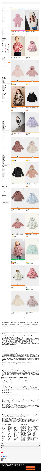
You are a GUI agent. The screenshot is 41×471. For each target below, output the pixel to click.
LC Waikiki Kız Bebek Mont (21, 322)
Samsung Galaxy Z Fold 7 (30, 438)
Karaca (15, 439)
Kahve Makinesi (35, 432)
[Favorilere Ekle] (23, 11)
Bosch (9, 439)
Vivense (15, 426)
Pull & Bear (9, 436)
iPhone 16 (34, 431)
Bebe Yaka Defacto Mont (5, 326)
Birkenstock (3, 433)
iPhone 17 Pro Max (22, 437)
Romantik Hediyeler (29, 433)
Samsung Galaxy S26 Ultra (23, 435)
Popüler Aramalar (22, 434)
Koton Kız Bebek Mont (5, 324)
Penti (2, 426)
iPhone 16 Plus (29, 431)
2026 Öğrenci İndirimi (23, 428)
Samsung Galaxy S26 (36, 434)
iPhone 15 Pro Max (29, 429)
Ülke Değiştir (2, 451)
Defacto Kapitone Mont (29, 322)
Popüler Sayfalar (29, 434)
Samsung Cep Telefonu (36, 426)
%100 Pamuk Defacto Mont (13, 326)
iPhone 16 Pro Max (35, 430)
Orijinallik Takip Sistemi (30, 440)
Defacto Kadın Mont (20, 331)
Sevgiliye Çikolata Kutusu (36, 429)
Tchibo (2, 438)
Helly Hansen (16, 438)
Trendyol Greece (35, 439)
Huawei (15, 431)
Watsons (3, 427)
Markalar (34, 435)
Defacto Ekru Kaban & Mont (5, 331)
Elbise (34, 433)
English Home (10, 427)
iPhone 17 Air (28, 436)
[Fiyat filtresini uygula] (9, 62)
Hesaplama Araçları (29, 430)
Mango (9, 426)
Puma (2, 430)
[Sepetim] (40, 1)
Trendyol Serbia (22, 440)
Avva (8, 435)
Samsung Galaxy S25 (29, 437)
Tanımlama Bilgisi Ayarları (30, 465)
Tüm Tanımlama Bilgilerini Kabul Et (30, 469)
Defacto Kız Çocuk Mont (13, 322)
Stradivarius (3, 428)
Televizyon (28, 432)
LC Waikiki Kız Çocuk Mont (27, 324)
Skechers (15, 434)
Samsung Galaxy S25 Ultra (36, 437)
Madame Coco (3, 436)
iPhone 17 (21, 436)
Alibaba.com (34, 440)
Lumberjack (15, 429)
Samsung (9, 429)
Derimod (15, 430)
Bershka (15, 427)
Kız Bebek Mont (36, 322)
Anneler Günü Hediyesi (30, 427)
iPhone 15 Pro (22, 429)
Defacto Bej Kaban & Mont (33, 331)
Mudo (8, 430)
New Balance (9, 431)
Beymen (15, 428)
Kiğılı (2, 440)
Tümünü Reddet (30, 467)
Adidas (2, 434)
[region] (20, 467)
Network (3, 439)
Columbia (3, 429)
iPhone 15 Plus (35, 428)
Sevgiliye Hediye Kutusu (23, 426)
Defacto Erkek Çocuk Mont (35, 324)
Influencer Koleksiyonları (23, 430)
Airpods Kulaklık (22, 432)
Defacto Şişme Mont (19, 324)
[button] (6, 7)
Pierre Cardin (16, 437)
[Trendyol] (3, 1)
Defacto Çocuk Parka (4, 333)
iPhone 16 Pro (22, 431)
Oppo (8, 432)
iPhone (28, 426)
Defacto (3, 437)
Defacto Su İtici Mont (12, 324)
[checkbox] (3, 45)
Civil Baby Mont (26, 331)
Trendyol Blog (29, 435)
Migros (9, 440)
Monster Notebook (16, 432)
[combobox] (35, 9)
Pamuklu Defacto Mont (21, 326)
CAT (14, 440)
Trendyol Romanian (35, 438)
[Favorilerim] (38, 1)
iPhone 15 (28, 428)
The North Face (10, 428)
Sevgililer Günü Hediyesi (23, 433)
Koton (15, 436)
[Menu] (1, 1)
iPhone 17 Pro (35, 436)
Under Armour (16, 435)
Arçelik (9, 433)
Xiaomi (2, 432)
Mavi (8, 437)
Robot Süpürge (35, 427)
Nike (8, 434)
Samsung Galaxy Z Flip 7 (23, 438)
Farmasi (9, 438)
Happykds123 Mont (13, 331)
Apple (2, 431)
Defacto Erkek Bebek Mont (5, 322)
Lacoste (3, 435)
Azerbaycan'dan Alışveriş (23, 427)
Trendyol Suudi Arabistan (30, 439)
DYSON (15, 433)
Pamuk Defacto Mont (28, 326)
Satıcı (1, 447)
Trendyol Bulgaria (22, 439)
